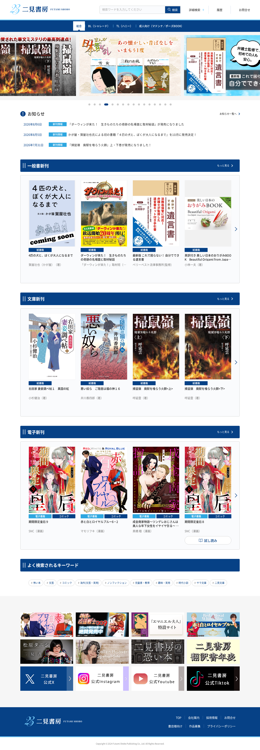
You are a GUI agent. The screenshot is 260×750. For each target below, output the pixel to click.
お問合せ (244, 10)
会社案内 (193, 717)
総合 (79, 26)
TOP (178, 717)
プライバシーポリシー (221, 726)
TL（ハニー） (124, 26)
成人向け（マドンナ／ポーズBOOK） (161, 26)
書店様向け (175, 726)
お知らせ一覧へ (228, 114)
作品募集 (194, 726)
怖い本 (37, 583)
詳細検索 (194, 10)
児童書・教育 (142, 583)
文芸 (51, 583)
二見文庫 (219, 583)
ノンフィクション (117, 583)
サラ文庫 (201, 583)
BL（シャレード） (99, 26)
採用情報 (212, 717)
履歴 (219, 10)
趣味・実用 (164, 583)
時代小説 (183, 583)
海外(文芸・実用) (89, 583)
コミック (67, 583)
